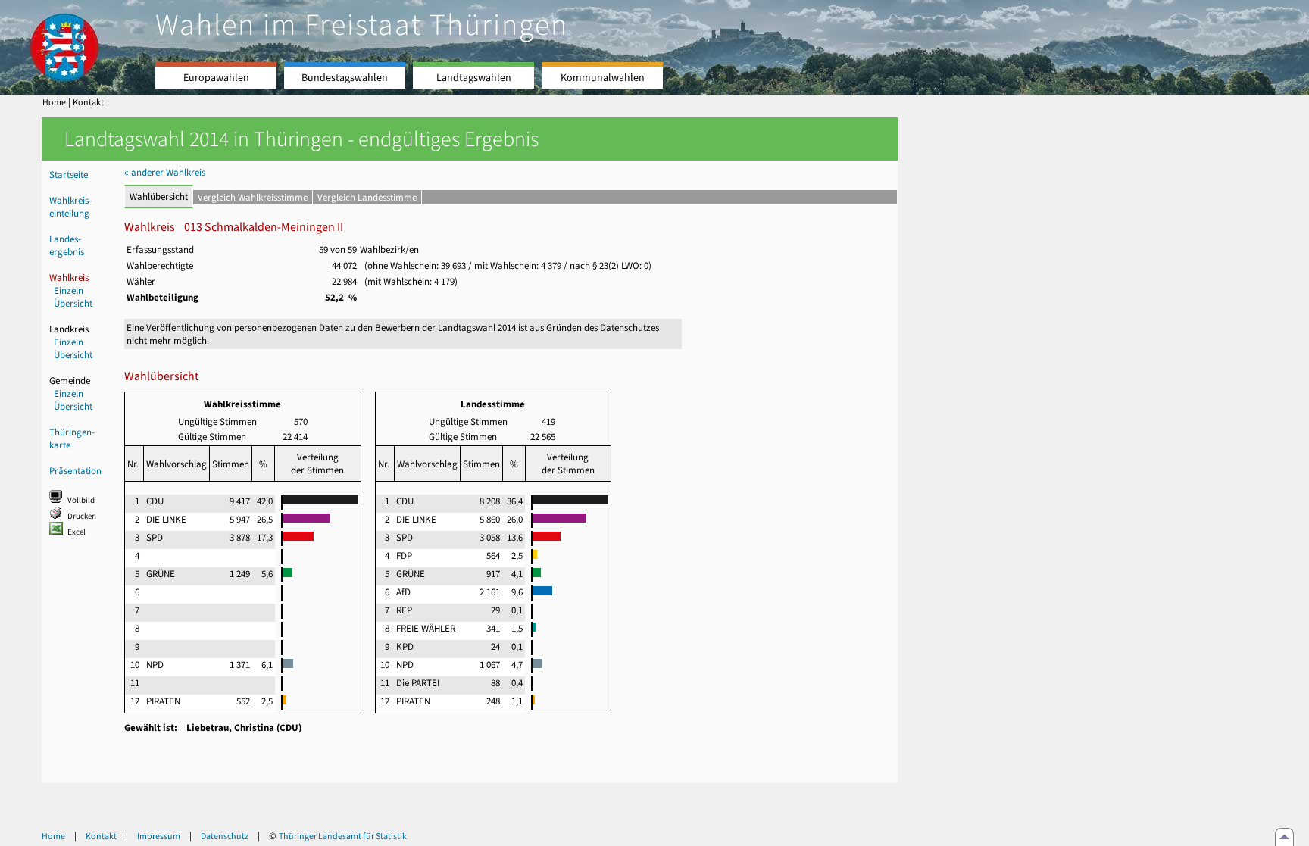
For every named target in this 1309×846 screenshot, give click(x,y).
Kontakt (88, 102)
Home (54, 102)
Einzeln (68, 290)
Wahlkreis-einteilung (70, 207)
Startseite (68, 174)
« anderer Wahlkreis (164, 172)
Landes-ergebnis (66, 245)
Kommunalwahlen (603, 77)
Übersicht (73, 303)
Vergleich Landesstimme (367, 197)
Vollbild (81, 500)
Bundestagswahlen (344, 77)
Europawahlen (216, 77)
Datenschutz (224, 836)
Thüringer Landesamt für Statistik (343, 836)
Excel (76, 532)
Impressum (158, 836)
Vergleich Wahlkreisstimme (253, 197)
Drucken (81, 516)
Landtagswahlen (473, 77)
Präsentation (75, 470)
